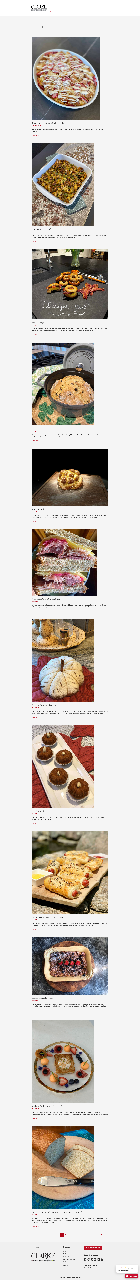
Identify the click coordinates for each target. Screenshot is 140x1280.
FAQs (64, 1261)
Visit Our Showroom (55, 11)
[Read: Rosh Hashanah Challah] (70, 477)
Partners (65, 1265)
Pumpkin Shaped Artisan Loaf (44, 705)
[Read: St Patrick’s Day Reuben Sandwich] (64, 562)
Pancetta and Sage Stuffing (43, 229)
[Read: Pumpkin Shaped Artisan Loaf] (63, 660)
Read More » (35, 135)
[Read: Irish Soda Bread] (63, 384)
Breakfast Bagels (38, 322)
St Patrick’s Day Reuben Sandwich (46, 599)
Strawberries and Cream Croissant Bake (48, 123)
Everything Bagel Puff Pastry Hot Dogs (47, 917)
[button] (56, 4)
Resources (68, 3)
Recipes (65, 1254)
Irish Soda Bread (38, 428)
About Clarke (83, 3)
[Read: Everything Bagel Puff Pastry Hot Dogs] (70, 872)
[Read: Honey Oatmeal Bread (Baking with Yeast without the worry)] (63, 1167)
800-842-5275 (88, 1268)
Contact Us (66, 1256)
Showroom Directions (69, 1259)
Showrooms (53, 3)
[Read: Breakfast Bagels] (70, 284)
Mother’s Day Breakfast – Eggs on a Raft (48, 1106)
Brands (60, 3)
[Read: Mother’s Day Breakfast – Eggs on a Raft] (63, 1061)
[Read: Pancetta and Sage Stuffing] (63, 184)
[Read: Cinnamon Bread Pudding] (70, 966)
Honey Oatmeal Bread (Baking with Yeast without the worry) (57, 1212)
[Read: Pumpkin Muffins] (63, 766)
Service (75, 3)
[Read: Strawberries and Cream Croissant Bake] (66, 78)
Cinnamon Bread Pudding (42, 998)
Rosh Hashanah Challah (41, 509)
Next (103, 1235)
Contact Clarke (93, 3)
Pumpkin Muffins (39, 811)
